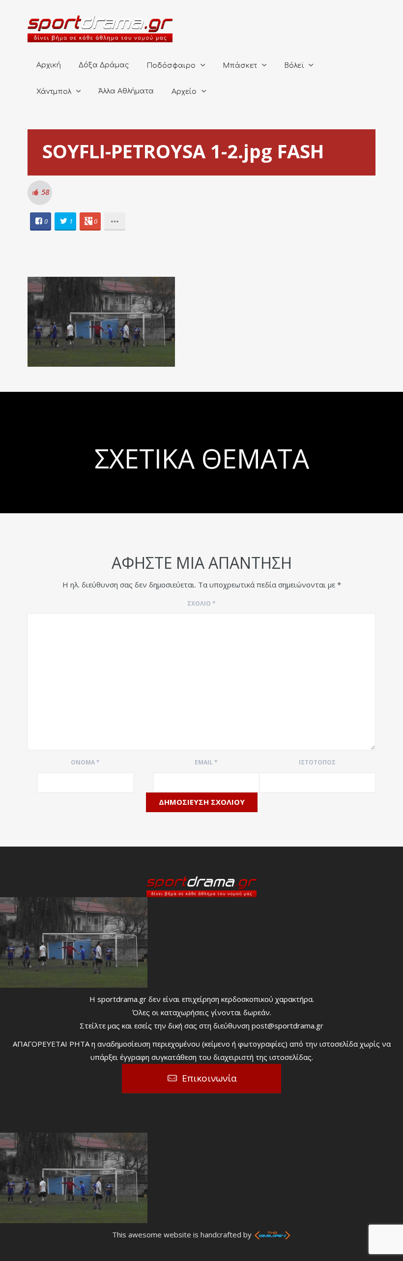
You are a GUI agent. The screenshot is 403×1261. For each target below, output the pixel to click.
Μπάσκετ (240, 65)
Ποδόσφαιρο (171, 65)
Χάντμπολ (53, 91)
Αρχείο (184, 91)
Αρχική (48, 65)
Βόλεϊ (294, 65)
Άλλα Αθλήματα (126, 91)
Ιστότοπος (317, 762)
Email (206, 762)
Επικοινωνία (209, 1078)
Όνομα (85, 762)
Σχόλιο (201, 603)
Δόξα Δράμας (104, 65)
